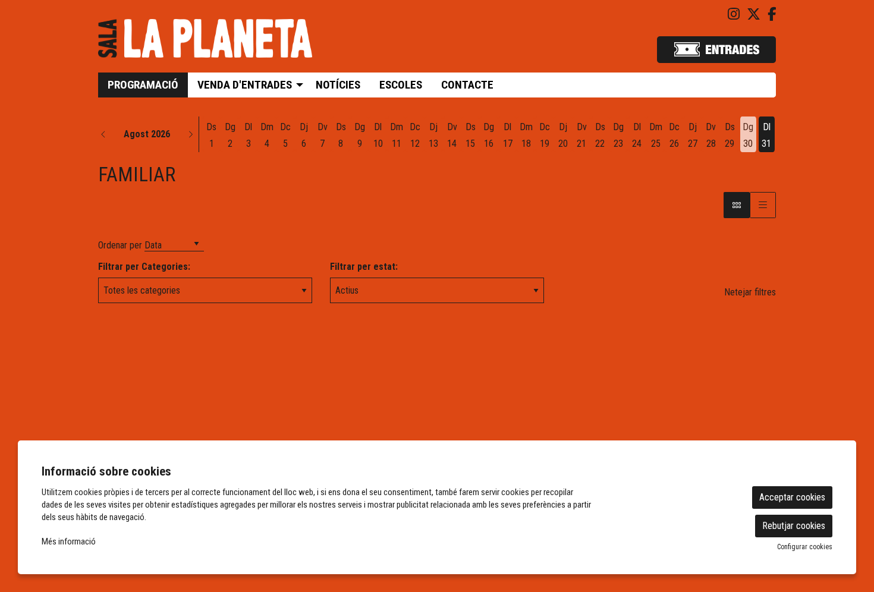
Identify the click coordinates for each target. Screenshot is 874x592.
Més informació (69, 541)
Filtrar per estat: (364, 266)
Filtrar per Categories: (144, 266)
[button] (103, 134)
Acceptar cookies (792, 497)
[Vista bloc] (737, 205)
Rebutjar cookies (793, 525)
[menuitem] (734, 15)
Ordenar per (120, 245)
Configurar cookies (804, 546)
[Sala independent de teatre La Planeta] (205, 43)
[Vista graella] (763, 205)
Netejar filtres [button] (750, 292)
